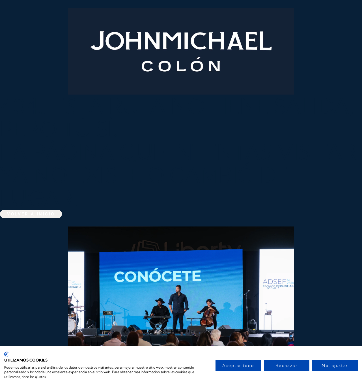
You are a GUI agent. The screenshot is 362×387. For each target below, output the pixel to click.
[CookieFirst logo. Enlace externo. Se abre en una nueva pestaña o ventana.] (6, 354)
